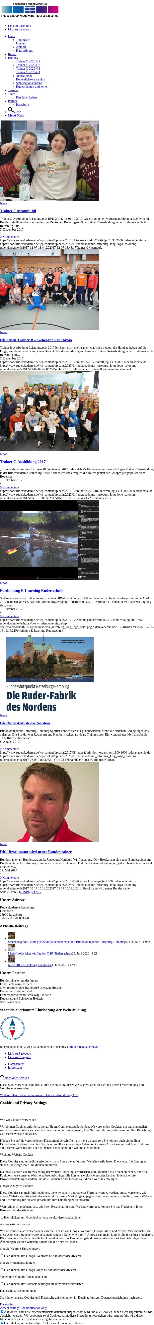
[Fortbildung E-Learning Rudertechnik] (49, 579)
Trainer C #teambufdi (18, 211)
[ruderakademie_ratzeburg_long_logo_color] (30, 19)
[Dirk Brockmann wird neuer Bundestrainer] (49, 840)
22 (36, 892)
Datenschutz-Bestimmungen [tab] (18, 1290)
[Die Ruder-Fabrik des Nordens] (49, 711)
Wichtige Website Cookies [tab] (16, 1154)
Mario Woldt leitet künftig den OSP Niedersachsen (40, 953)
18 (24, 892)
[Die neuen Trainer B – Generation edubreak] (49, 328)
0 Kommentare (9, 236)
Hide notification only (33, 1308)
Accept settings (9, 1308)
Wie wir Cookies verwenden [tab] (18, 1119)
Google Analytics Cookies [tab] (16, 1185)
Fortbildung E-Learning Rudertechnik (32, 590)
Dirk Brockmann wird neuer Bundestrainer (36, 852)
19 (27, 892)
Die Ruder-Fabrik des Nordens (25, 723)
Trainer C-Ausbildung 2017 (23, 462)
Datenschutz (8, 1304)
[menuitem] (81, 43)
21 (33, 892)
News (3, 203)
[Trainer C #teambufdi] (49, 199)
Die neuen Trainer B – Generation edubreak (36, 340)
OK (75, 1095)
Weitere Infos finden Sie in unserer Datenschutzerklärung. (36, 1095)
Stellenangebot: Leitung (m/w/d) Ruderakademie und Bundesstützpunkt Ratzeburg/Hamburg (66, 942)
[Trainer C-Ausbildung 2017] (49, 450)
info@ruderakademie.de (84, 1046)
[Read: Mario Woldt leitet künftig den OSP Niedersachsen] (11, 950)
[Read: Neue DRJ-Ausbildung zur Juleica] (11, 961)
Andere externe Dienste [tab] (15, 1224)
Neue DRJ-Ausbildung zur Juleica (30, 965)
